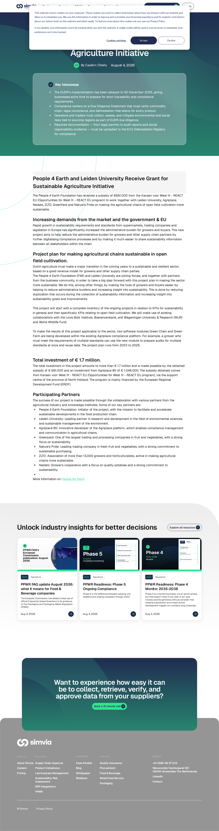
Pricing (21, 773)
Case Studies (84, 763)
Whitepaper (83, 773)
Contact (157, 781)
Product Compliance (47, 768)
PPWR (39, 791)
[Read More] (47, 579)
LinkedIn (158, 776)
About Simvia (25, 763)
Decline (171, 40)
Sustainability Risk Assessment (46, 779)
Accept (144, 40)
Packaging (106, 783)
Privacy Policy (44, 808)
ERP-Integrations (45, 786)
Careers (22, 768)
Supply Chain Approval (49, 763)
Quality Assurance (111, 763)
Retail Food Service (112, 778)
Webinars (81, 778)
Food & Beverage (110, 773)
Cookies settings (116, 40)
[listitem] (24, 763)
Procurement (107, 768)
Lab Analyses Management (51, 773)
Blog (78, 768)
